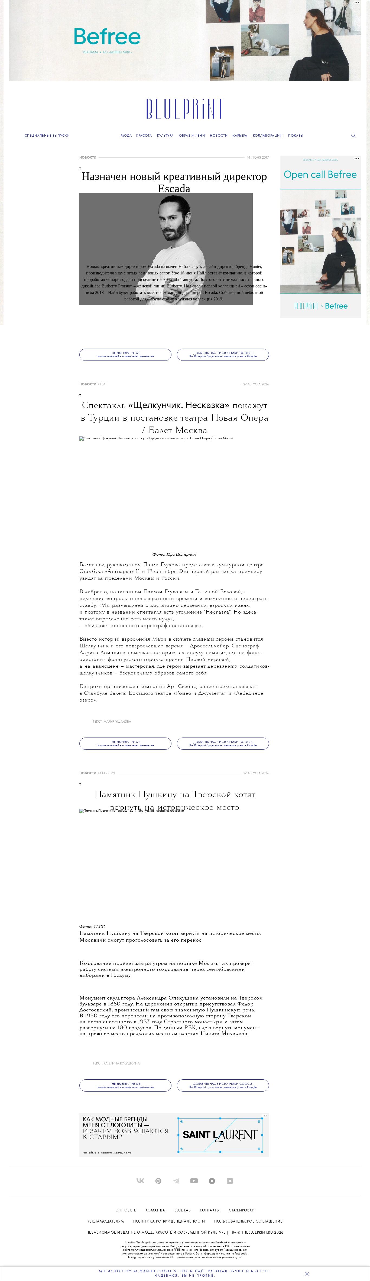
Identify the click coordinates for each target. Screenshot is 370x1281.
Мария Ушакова (117, 721)
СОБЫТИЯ (107, 773)
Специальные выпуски (47, 135)
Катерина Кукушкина (121, 1063)
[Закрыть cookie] (306, 1273)
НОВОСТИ (87, 157)
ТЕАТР (104, 384)
